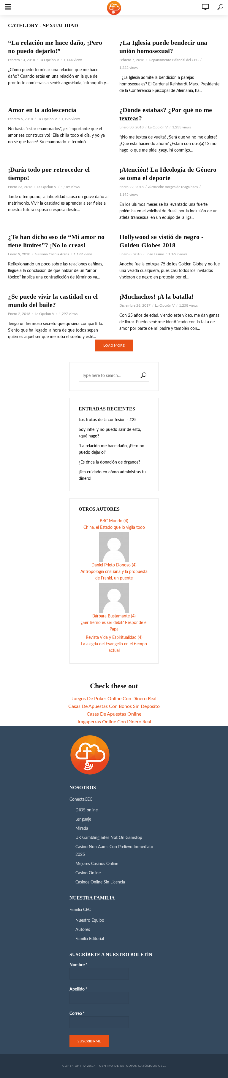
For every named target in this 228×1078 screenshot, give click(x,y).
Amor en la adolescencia (42, 110)
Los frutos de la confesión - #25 (108, 420)
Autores (82, 930)
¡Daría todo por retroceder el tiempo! (49, 173)
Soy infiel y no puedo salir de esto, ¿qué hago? (110, 433)
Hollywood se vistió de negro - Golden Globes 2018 (161, 241)
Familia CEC (80, 910)
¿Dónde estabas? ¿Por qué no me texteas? (165, 114)
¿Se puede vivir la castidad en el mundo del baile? (53, 300)
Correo (77, 1014)
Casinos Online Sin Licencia (100, 882)
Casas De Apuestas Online (114, 714)
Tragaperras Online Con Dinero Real (114, 721)
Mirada (81, 829)
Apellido (78, 989)
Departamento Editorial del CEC (174, 60)
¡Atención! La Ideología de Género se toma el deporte (167, 173)
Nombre (78, 965)
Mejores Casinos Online (96, 864)
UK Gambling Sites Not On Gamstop (108, 838)
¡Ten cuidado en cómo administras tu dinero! (112, 475)
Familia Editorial (89, 939)
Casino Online (88, 873)
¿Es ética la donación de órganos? (109, 462)
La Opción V (49, 60)
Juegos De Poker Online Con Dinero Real (114, 698)
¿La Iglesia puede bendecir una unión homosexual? (163, 47)
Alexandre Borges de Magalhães (173, 187)
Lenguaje (83, 819)
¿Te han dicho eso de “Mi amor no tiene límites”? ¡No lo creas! (56, 241)
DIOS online (86, 810)
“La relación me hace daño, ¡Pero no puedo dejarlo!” (55, 47)
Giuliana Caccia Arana (52, 254)
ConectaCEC (80, 799)
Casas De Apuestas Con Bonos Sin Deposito (114, 706)
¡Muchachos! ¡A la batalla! (156, 296)
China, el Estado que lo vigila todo (114, 528)
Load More (114, 345)
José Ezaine (155, 254)
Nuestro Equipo (89, 920)
